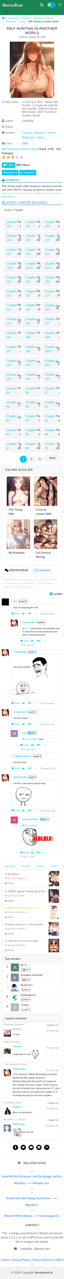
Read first (9, 172)
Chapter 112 (31, 321)
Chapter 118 (31, 293)
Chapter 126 (50, 238)
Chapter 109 (31, 335)
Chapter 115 (31, 307)
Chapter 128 (11, 238)
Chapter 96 (11, 404)
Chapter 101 (31, 376)
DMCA (59, 1259)
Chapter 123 (50, 251)
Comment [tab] (43, 570)
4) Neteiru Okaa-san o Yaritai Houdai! (24, 924)
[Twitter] (23, 1147)
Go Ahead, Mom (13, 1102)
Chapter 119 (11, 293)
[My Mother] (54, 878)
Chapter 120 (50, 279)
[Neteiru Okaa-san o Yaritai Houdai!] (54, 928)
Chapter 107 (11, 349)
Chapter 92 (31, 418)
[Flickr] (39, 1147)
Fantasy (26, 18)
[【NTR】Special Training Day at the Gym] (54, 895)
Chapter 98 (31, 390)
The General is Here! (15, 1064)
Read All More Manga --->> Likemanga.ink (31, 1215)
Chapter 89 (31, 432)
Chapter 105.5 (50, 349)
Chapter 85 (50, 446)
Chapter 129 (50, 224)
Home (6, 1259)
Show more (8, 196)
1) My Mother (11, 874)
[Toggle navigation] (6, 11)
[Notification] (60, 4)
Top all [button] (53, 866)
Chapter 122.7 (11, 265)
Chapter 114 (50, 307)
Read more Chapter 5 (15, 878)
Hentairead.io (44, 1272)
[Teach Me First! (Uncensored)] (54, 945)
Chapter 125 (11, 251)
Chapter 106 (31, 349)
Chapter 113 (11, 321)
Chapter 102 (11, 376)
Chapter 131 (11, 224)
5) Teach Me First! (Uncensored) (21, 941)
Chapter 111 (50, 321)
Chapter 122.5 (50, 265)
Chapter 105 (11, 362)
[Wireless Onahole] (7, 1033)
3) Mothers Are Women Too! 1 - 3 (22, 908)
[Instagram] (46, 1147)
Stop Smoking (11, 1041)
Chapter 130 (31, 224)
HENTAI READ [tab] (18, 570)
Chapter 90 (11, 432)
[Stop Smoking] (7, 1050)
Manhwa (37, 18)
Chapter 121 (31, 279)
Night (53, 5)
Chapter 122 (11, 279)
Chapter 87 (11, 446)
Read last (29, 172)
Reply (17, 613)
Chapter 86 (31, 446)
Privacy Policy (21, 1259)
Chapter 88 (50, 432)
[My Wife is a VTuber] (7, 1128)
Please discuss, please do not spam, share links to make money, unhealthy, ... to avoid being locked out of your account (31, 583)
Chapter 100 (50, 376)
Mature (49, 18)
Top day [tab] (40, 866)
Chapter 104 (31, 362)
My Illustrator (17, 552)
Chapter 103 (50, 362)
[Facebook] (15, 1147)
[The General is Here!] (7, 1073)
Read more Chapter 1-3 (16, 912)
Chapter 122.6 (31, 265)
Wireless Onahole (14, 1024)
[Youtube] (31, 1147)
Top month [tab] (10, 866)
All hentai (13, 18)
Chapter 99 (11, 390)
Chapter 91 (50, 418)
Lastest (57, 593)
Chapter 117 (50, 293)
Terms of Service (42, 1259)
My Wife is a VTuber (15, 1119)
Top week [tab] (25, 866)
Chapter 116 (11, 307)
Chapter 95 (31, 404)
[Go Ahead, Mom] (7, 1111)
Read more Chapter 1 (15, 895)
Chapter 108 (50, 335)
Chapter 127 (31, 238)
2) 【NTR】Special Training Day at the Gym (27, 891)
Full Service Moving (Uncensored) (44, 557)
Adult (22, 21)
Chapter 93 (11, 418)
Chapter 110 (11, 335)
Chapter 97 (50, 390)
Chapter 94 (50, 404)
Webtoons (11, 21)
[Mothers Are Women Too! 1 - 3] (54, 912)
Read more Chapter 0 (15, 945)
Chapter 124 (31, 251)
